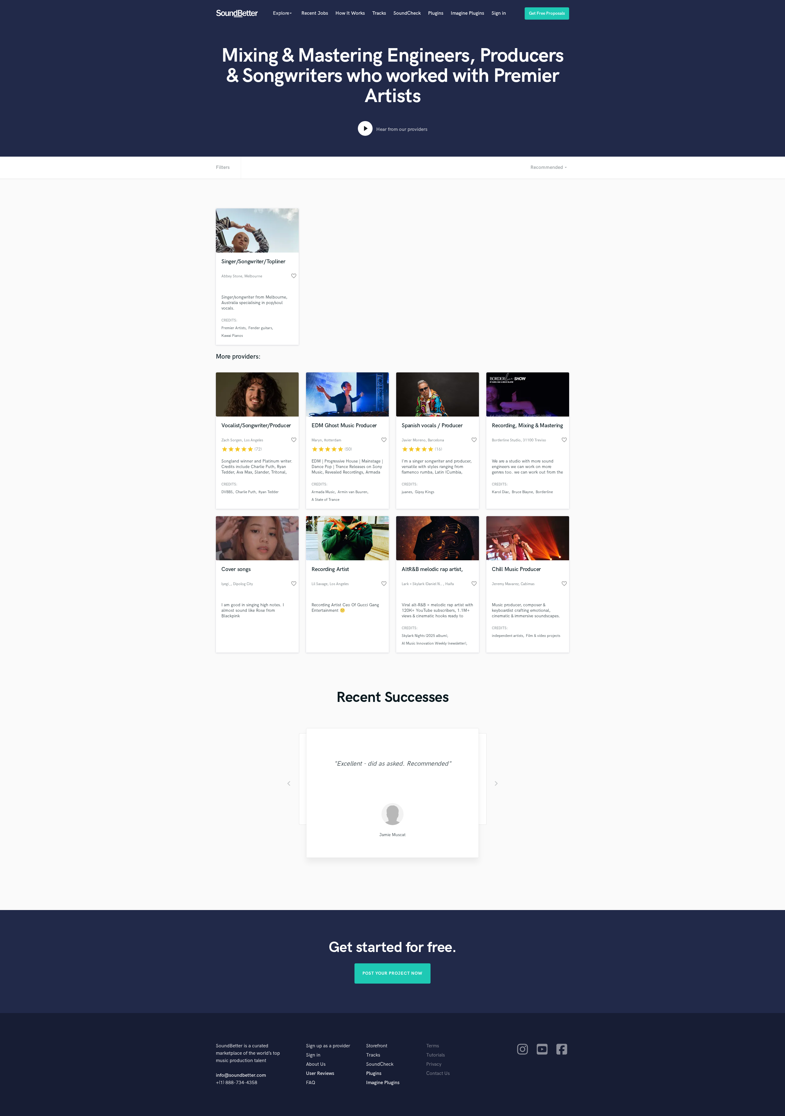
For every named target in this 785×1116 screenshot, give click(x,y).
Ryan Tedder (268, 492)
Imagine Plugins (467, 13)
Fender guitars (260, 328)
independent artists (507, 636)
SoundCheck (407, 13)
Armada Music (323, 492)
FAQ (310, 1083)
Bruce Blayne (522, 492)
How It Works (350, 13)
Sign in (499, 13)
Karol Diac (500, 492)
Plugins (435, 13)
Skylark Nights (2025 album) (424, 636)
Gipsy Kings (424, 492)
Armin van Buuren (352, 492)
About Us (316, 1064)
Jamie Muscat (392, 834)
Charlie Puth (246, 492)
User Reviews (320, 1073)
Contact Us (438, 1073)
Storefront (376, 1046)
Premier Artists (233, 328)
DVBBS (227, 492)
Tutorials (435, 1055)
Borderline (544, 492)
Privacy (434, 1064)
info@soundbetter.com (241, 1075)
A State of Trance (325, 499)
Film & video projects (543, 636)
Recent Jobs (314, 13)
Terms (432, 1046)
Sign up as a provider (328, 1046)
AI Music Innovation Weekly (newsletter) (434, 643)
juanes (407, 492)
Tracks (379, 13)
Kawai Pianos (232, 335)
